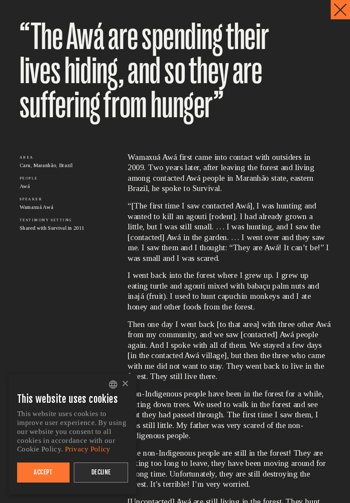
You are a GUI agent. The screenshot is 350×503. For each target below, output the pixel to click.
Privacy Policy (88, 449)
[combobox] (113, 384)
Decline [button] (101, 472)
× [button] (125, 384)
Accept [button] (43, 472)
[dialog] (73, 434)
